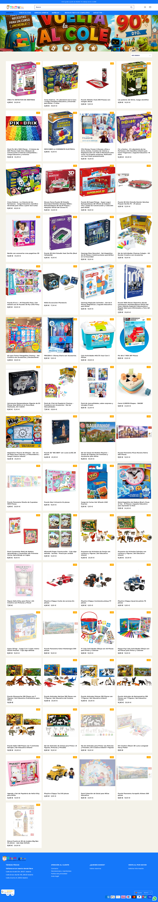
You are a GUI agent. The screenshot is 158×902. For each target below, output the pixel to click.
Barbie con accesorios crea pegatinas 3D (23, 253)
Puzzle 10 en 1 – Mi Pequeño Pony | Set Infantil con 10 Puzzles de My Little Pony (23, 303)
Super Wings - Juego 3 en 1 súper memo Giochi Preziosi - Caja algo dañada (23, 649)
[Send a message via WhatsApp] (154, 898)
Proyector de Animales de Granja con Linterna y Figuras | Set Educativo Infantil (95, 553)
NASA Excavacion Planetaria (55, 303)
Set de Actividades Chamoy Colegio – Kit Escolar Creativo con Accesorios (134, 254)
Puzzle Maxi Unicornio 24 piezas (57, 502)
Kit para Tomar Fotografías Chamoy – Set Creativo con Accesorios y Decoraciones (23, 356)
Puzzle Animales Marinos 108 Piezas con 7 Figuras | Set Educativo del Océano (60, 697)
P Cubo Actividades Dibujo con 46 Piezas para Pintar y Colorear (97, 649)
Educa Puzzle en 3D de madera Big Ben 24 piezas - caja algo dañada (22, 842)
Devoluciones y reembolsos (61, 871)
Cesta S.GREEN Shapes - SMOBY (130, 403)
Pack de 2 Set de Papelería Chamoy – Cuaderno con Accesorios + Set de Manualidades (58, 405)
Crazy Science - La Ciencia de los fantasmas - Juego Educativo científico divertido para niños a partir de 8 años (22, 203)
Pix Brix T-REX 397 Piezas (128, 355)
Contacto (54, 869)
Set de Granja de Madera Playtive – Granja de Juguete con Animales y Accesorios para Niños (94, 454)
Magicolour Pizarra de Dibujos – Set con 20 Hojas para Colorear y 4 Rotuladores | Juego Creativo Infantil (23, 454)
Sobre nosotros (95, 869)
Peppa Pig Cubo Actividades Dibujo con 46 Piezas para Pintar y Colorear (133, 649)
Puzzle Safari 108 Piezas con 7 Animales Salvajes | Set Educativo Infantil (23, 746)
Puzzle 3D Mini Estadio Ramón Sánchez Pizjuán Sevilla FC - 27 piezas (133, 203)
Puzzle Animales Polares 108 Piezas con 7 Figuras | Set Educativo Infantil (97, 697)
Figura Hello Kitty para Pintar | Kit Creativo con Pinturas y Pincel (20, 602)
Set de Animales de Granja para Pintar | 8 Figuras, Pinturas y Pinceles (60, 746)
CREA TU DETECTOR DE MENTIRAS (21, 100)
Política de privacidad (59, 874)
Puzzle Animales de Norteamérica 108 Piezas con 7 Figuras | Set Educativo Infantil (133, 698)
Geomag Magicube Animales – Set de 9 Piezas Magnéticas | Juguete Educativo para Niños (96, 304)
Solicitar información (136, 869)
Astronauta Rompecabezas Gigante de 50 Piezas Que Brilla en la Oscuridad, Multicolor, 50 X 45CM (23, 405)
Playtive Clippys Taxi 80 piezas (56, 793)
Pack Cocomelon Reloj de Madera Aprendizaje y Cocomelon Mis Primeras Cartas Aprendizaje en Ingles (22, 553)
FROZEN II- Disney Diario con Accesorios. (60, 355)
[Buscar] (131, 7)
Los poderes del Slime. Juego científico (133, 100)
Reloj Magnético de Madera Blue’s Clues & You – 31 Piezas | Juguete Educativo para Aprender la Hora (133, 504)
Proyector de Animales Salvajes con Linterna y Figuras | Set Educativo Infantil (132, 553)
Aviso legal (55, 876)
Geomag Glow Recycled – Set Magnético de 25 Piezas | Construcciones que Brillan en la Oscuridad (97, 255)
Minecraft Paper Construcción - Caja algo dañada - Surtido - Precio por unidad (60, 552)
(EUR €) (143, 893)
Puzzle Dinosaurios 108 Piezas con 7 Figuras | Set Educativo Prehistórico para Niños (23, 698)
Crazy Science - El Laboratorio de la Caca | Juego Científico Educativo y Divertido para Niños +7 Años (60, 101)
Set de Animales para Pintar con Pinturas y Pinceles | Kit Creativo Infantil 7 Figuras (97, 746)
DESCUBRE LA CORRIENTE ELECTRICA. (59, 149)
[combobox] (84, 7)
